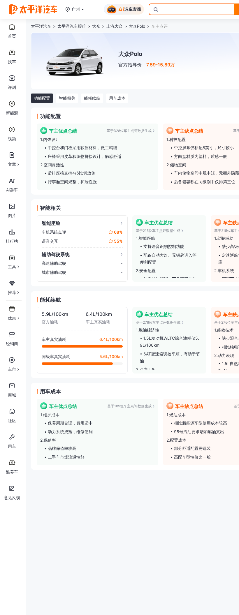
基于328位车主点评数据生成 (129, 130)
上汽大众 (114, 26)
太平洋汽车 (41, 26)
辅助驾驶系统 (56, 254)
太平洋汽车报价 (71, 26)
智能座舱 (51, 223)
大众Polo (137, 26)
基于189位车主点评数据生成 (129, 406)
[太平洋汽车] (33, 9)
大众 (96, 26)
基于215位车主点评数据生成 (158, 230)
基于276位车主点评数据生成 (158, 322)
